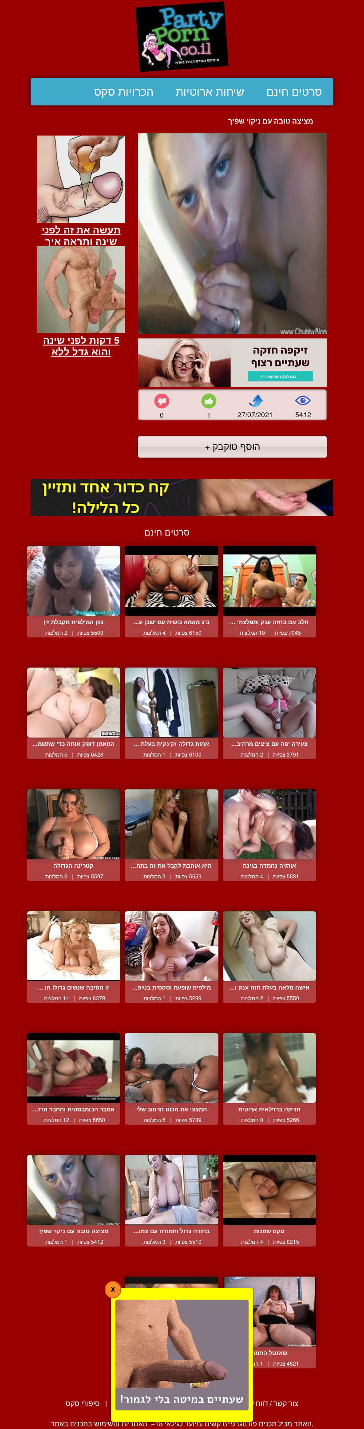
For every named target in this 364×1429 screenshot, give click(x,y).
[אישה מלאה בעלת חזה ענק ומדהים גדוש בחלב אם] (269, 946)
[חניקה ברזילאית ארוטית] (269, 1068)
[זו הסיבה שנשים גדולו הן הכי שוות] (73, 946)
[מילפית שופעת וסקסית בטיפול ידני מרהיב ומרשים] (171, 946)
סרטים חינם (294, 91)
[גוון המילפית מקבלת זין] (73, 581)
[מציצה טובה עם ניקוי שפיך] (73, 1190)
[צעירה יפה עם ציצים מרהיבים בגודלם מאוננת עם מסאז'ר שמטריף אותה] (269, 703)
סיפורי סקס (83, 1403)
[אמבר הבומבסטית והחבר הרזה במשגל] (73, 1068)
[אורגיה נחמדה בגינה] (269, 824)
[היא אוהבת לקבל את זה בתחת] (171, 824)
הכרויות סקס (124, 91)
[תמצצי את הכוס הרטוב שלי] (171, 1068)
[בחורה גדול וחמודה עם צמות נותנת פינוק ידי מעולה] (171, 1190)
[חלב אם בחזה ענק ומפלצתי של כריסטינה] (269, 581)
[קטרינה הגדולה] (73, 824)
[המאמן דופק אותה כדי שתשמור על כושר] (73, 703)
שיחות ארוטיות (210, 91)
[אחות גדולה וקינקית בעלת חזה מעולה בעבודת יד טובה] (171, 703)
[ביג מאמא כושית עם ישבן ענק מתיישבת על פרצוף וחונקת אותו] (171, 581)
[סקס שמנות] (269, 1190)
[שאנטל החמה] (269, 1312)
